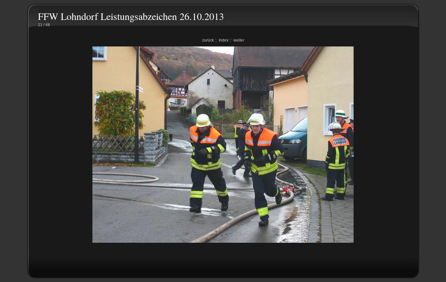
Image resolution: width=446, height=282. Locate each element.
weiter (238, 40)
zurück (208, 40)
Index (224, 40)
